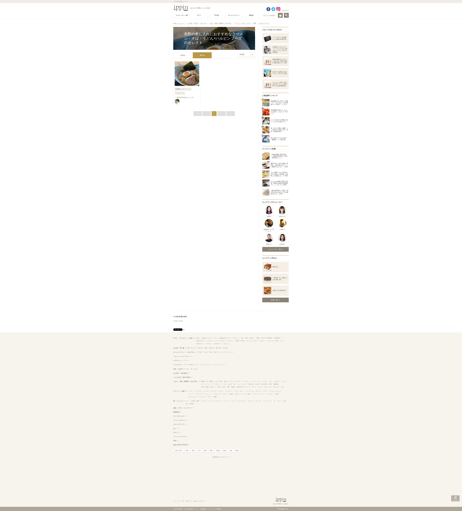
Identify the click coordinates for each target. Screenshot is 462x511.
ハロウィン (177, 360)
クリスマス (177, 365)
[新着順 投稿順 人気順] (246, 54)
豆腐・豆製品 (205, 387)
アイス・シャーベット (258, 394)
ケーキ (190, 391)
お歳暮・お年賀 (239, 341)
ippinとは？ (285, 10)
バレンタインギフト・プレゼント (256, 341)
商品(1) (202, 55)
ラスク (265, 391)
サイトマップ (211, 509)
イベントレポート (179, 420)
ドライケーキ (217, 394)
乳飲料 (192, 403)
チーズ (203, 384)
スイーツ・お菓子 (179, 391)
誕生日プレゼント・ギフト (210, 338)
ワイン (187, 401)
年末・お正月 (178, 369)
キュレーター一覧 (178, 501)
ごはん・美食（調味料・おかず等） (185, 381)
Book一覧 (188, 501)
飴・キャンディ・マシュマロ (197, 396)
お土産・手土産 (178, 321)
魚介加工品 (264, 384)
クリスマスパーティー (218, 364)
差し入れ (193, 348)
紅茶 (284, 401)
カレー (254, 387)
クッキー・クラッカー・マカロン (213, 391)
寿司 (228, 387)
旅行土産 (218, 348)
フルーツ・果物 (212, 396)
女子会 (211, 352)
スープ (248, 387)
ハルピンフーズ (179, 93)
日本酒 (193, 401)
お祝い (198, 338)
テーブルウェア (178, 416)
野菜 (270, 384)
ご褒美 (258, 338)
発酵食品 (276, 384)
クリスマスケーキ (205, 364)
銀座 (224, 450)
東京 (187, 450)
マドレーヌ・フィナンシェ (203, 394)
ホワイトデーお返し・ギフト (276, 341)
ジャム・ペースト (262, 381)
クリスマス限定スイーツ (191, 364)
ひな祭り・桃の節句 (180, 373)
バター (271, 381)
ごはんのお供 (218, 381)
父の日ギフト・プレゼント (222, 343)
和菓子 (231, 394)
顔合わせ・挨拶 (202, 348)
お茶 (186, 403)
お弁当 (224, 387)
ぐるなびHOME (178, 509)
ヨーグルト (238, 381)
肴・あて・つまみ (279, 387)
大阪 (230, 450)
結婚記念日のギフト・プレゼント (229, 338)
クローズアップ (178, 424)
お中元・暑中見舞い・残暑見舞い (271, 338)
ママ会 (205, 352)
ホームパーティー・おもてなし (184, 352)
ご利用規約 (202, 509)
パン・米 (252, 381)
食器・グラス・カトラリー (182, 408)
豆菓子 (277, 394)
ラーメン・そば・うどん (264, 387)
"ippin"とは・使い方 (199, 501)
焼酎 (197, 401)
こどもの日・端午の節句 (181, 377)
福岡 (205, 450)
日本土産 (225, 348)
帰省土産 (211, 348)
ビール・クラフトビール (239, 401)
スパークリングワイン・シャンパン (219, 401)
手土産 (200, 352)
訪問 (188, 348)
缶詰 (218, 387)
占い (174, 428)
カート (280, 15)
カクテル (250, 401)
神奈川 (237, 450)
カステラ (225, 394)
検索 (286, 15)
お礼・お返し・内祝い (247, 338)
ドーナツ (191, 394)
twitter (273, 9)
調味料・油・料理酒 (207, 381)
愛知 (211, 450)
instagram (278, 9)
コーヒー (279, 401)
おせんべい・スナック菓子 (243, 394)
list (184, 329)
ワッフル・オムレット (275, 391)
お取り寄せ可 (179, 450)
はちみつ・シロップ (280, 381)
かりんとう (270, 394)
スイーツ (186, 360)
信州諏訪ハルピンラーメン (183, 89)
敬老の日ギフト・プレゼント (205, 341)
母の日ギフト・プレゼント (204, 343)
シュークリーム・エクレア (253, 391)
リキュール (258, 401)
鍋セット (213, 387)
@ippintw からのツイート (222, 457)
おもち (196, 369)
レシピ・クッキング (227, 352)
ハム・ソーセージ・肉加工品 (245, 384)
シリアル (245, 381)
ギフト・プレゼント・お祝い (183, 338)
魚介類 (257, 384)
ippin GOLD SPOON (180, 445)
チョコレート (229, 391)
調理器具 (176, 412)
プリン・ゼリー (239, 391)
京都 (193, 450)
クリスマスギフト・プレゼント (224, 341)
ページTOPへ (455, 506)
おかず (230, 384)
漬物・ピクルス (228, 381)
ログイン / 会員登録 (269, 15)
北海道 (218, 450)
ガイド (175, 432)
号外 (174, 441)
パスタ (225, 384)
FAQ (217, 509)
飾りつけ (217, 352)
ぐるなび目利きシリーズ (191, 509)
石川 (199, 450)
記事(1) (182, 55)
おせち (187, 369)
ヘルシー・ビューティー (181, 356)
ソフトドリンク (267, 401)
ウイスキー (204, 401)
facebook (268, 9)
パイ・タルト (198, 391)
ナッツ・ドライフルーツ (214, 384)
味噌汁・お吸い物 (236, 387)
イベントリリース (179, 437)
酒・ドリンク (178, 401)
